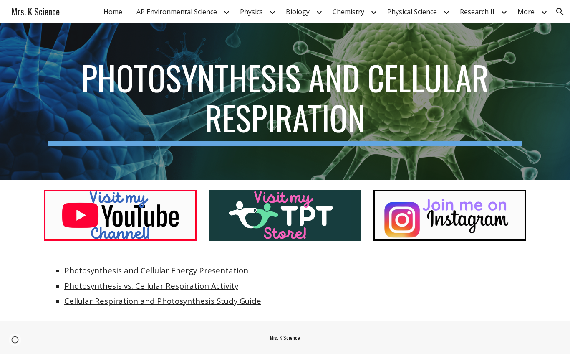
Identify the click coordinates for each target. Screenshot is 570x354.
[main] (285, 101)
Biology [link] (298, 11)
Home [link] (112, 11)
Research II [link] (477, 11)
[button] (560, 12)
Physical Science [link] (412, 11)
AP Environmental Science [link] (176, 11)
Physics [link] (251, 11)
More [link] (526, 11)
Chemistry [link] (348, 11)
